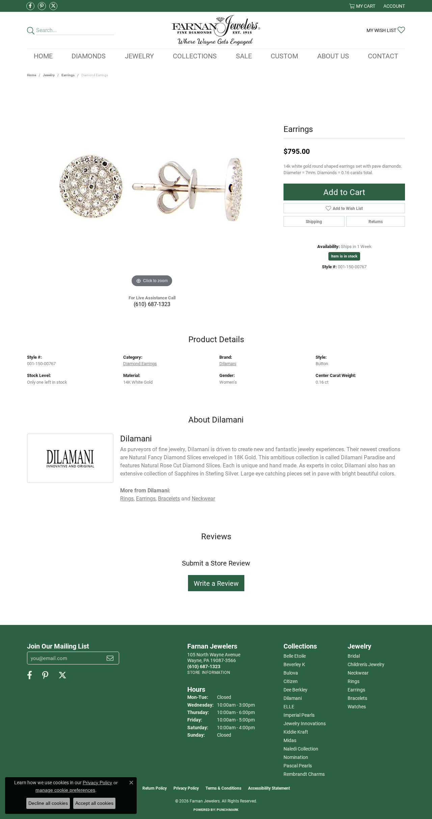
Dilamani (227, 363)
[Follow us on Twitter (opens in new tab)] (53, 6)
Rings (127, 498)
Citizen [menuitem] (291, 681)
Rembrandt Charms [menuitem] (304, 774)
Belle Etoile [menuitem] (295, 656)
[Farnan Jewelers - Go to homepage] (216, 30)
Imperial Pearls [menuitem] (299, 715)
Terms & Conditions (223, 788)
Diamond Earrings (140, 363)
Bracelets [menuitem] (357, 698)
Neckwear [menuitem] (358, 673)
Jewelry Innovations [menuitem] (305, 723)
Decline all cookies (48, 803)
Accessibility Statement (269, 788)
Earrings (68, 75)
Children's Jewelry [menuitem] (366, 664)
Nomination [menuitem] (296, 757)
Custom (284, 55)
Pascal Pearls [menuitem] (298, 765)
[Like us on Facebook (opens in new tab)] (30, 6)
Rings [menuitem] (353, 681)
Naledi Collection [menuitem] (301, 748)
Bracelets (169, 498)
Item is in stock (344, 255)
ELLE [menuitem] (289, 706)
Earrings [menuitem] (356, 689)
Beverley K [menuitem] (294, 664)
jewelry (49, 75)
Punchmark (227, 809)
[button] (362, 6)
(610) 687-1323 (152, 303)
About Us (333, 55)
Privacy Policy (186, 788)
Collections (195, 55)
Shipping (314, 221)
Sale (244, 55)
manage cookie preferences (65, 790)
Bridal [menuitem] (354, 656)
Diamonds (89, 55)
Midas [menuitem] (290, 740)
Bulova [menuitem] (291, 673)
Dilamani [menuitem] (293, 698)
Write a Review (216, 583)
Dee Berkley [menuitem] (295, 689)
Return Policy (154, 788)
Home (43, 55)
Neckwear (203, 498)
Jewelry (139, 55)
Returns (376, 221)
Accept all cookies (94, 803)
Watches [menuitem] (357, 706)
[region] (152, 187)
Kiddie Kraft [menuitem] (296, 732)
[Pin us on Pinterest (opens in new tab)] (42, 6)
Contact (383, 55)
